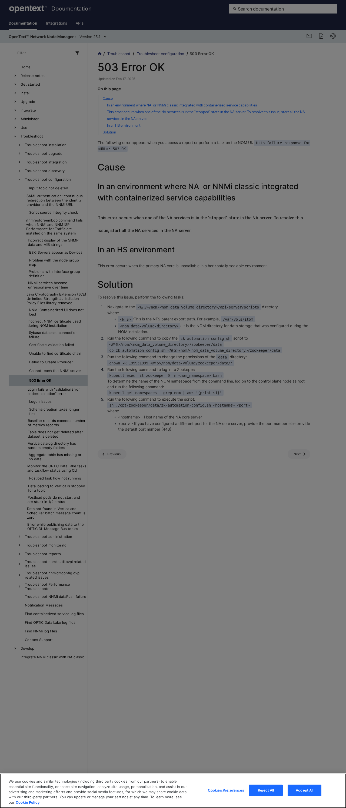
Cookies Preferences (226, 790)
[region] (173, 790)
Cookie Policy (28, 802)
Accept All (304, 790)
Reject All (266, 790)
